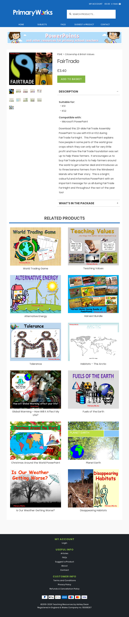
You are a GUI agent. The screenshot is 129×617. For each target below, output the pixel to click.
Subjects (42, 24)
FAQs (63, 24)
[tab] (88, 92)
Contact (105, 24)
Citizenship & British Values (79, 54)
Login (64, 543)
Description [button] (68, 91)
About (64, 565)
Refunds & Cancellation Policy (64, 588)
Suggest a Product (84, 24)
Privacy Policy (64, 584)
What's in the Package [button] (76, 203)
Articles (64, 553)
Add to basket (71, 79)
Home (21, 24)
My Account (95, 4)
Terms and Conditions (64, 580)
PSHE (59, 54)
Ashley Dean (82, 604)
